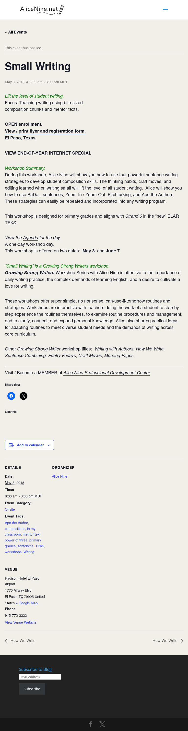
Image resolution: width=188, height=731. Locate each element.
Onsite (10, 509)
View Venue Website (20, 622)
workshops (13, 551)
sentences (26, 545)
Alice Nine (59, 476)
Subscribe (32, 688)
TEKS (39, 545)
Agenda (30, 237)
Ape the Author (16, 522)
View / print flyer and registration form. (45, 131)
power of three (16, 540)
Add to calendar (30, 444)
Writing (29, 551)
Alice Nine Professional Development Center (106, 372)
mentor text (31, 534)
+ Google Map (27, 602)
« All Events (16, 32)
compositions (15, 528)
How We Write (22, 640)
